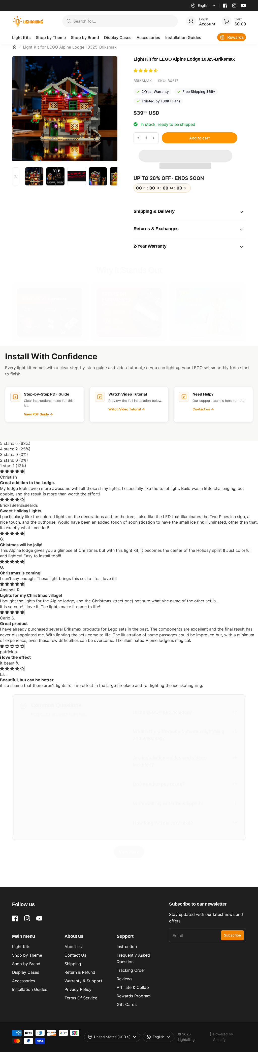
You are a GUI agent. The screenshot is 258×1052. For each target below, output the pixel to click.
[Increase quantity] (153, 138)
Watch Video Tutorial (126, 409)
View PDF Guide (38, 414)
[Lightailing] (28, 21)
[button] (146, 70)
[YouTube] (243, 6)
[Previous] (15, 176)
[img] (12, 471)
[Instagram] (234, 6)
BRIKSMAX (143, 81)
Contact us (203, 409)
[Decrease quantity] (139, 138)
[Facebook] (225, 6)
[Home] (14, 47)
